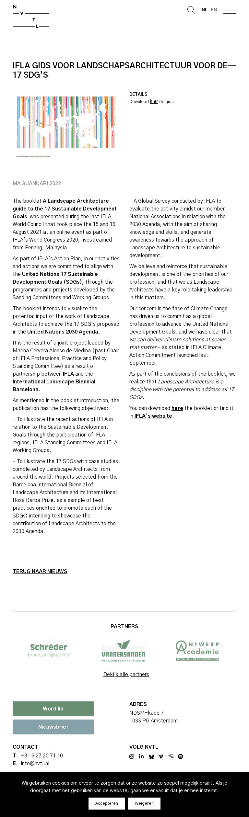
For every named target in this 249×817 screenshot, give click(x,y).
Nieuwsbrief (53, 727)
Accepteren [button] (106, 803)
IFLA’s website (152, 416)
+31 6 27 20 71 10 (42, 755)
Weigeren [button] (144, 803)
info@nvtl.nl (35, 763)
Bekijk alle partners (126, 674)
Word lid (53, 708)
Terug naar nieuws (40, 571)
